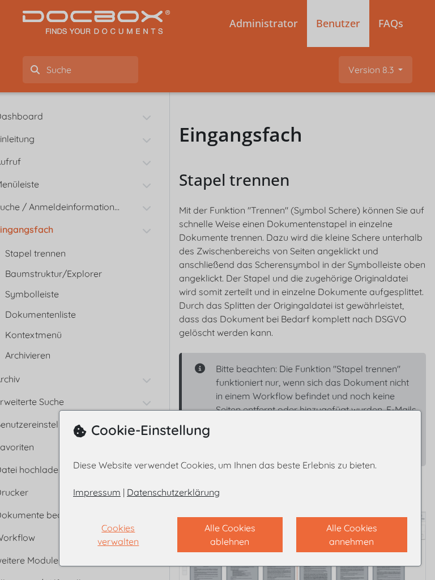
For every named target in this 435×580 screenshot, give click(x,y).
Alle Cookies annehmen (351, 534)
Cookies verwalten (118, 534)
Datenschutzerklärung (173, 492)
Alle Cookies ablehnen (229, 534)
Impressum (97, 492)
